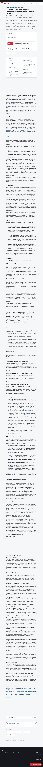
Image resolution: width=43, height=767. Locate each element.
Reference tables (39, 754)
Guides (23, 3)
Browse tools (13, 3)
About (27, 3)
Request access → (26, 43)
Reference (19, 3)
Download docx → (18, 43)
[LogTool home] (5, 3)
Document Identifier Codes (20, 431)
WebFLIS (22, 130)
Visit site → (10, 43)
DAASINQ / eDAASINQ (28, 413)
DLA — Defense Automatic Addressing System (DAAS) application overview (21, 691)
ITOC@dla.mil (12, 49)
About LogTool (38, 759)
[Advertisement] (21, 86)
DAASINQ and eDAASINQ (11, 103)
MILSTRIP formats (14, 469)
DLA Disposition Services (14, 463)
